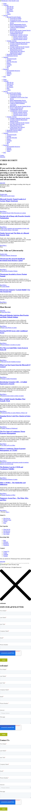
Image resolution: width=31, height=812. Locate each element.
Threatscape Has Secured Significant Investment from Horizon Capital (12, 259)
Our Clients (10, 9)
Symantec (9, 64)
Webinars (9, 73)
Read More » (3, 211)
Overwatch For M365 (15, 18)
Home (5, 3)
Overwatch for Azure (15, 20)
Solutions (5, 57)
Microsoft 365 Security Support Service (20, 30)
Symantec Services (11, 41)
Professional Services (12, 55)
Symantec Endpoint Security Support (19, 46)
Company (5, 5)
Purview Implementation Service (18, 26)
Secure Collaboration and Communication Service (16, 32)
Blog (4, 76)
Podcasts (9, 72)
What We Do (10, 8)
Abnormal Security (12, 58)
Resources (6, 69)
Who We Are (10, 6)
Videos (8, 75)
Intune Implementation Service (18, 24)
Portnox (9, 63)
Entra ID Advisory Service (20, 39)
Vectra (8, 66)
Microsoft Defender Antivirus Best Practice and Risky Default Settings (14, 316)
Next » (7, 512)
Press (8, 12)
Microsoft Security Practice (14, 17)
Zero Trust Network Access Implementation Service (17, 49)
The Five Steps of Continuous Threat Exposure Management (12, 432)
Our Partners (10, 11)
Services (5, 15)
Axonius (9, 60)
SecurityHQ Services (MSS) (14, 54)
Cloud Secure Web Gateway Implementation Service (17, 52)
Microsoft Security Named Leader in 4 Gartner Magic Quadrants (13, 200)
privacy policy (6, 563)
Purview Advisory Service (20, 36)
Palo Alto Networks (12, 61)
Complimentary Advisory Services (19, 35)
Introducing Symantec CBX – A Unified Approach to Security (13, 383)
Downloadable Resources (13, 70)
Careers (9, 14)
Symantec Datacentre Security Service (20, 42)
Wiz (8, 67)
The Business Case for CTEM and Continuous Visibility (11, 468)
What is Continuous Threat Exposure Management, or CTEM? (12, 449)
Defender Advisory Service (20, 38)
